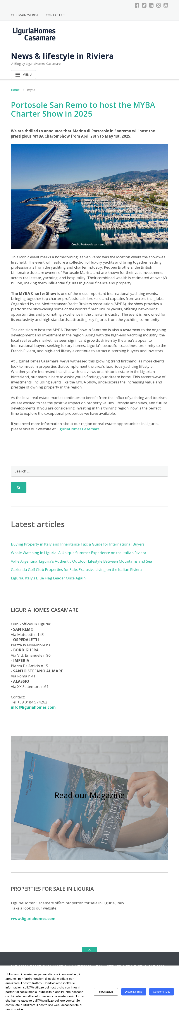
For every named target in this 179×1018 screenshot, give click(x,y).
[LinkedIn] (151, 5)
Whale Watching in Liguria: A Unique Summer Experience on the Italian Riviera (78, 552)
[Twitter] (144, 5)
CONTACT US (55, 15)
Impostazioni (106, 991)
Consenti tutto (161, 991)
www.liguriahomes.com (33, 918)
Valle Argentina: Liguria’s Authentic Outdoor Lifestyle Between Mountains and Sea (81, 561)
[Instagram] (158, 5)
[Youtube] (166, 5)
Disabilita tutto (134, 991)
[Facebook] (137, 5)
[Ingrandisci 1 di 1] (158, 153)
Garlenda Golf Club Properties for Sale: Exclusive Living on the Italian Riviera (76, 569)
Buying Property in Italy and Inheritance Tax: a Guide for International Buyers (78, 544)
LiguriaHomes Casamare (78, 428)
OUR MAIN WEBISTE (25, 15)
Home (15, 90)
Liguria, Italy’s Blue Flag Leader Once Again (48, 578)
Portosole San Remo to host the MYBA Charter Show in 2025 (83, 109)
